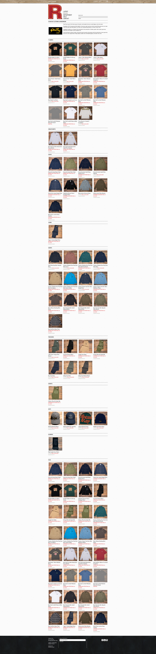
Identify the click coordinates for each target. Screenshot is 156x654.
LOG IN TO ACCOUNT (52, 1)
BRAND (65, 13)
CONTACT (66, 18)
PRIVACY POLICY (51, 643)
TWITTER (105, 640)
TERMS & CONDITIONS (52, 642)
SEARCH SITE (80, 15)
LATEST (65, 11)
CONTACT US (50, 638)
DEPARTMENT (67, 15)
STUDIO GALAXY (51, 647)
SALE (65, 17)
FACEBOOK (102, 640)
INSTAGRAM (107, 640)
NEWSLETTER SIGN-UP (63, 638)
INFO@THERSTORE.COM (52, 640)
